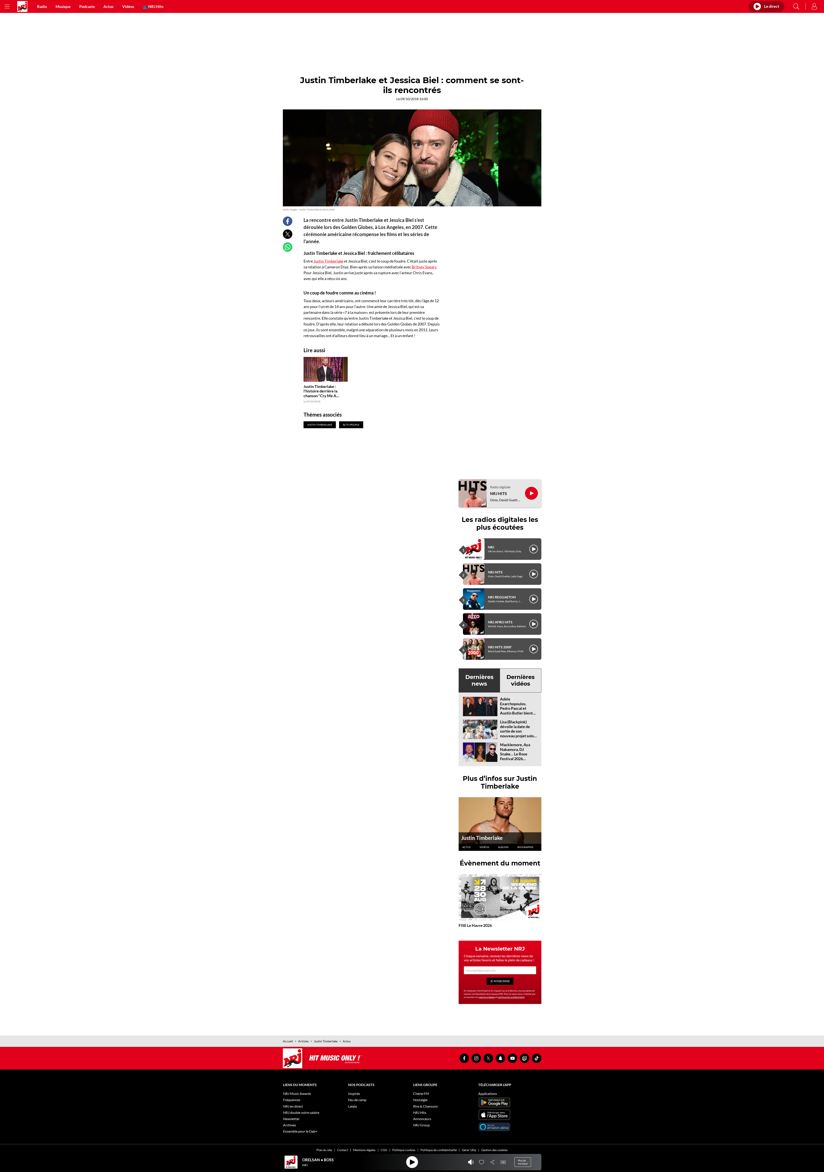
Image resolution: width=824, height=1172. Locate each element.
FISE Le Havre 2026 (475, 925)
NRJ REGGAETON (502, 597)
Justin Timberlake (328, 261)
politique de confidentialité (511, 997)
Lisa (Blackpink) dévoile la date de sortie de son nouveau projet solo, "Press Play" (517, 731)
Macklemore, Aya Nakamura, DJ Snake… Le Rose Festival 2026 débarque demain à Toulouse (516, 756)
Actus (108, 6)
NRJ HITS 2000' (500, 647)
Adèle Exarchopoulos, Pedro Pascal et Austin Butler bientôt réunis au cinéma (518, 708)
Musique (63, 6)
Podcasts (87, 6)
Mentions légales (364, 1150)
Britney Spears (424, 267)
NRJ (491, 547)
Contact (342, 1150)
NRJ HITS (498, 493)
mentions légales (487, 997)
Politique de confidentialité (439, 1150)
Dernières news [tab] (479, 680)
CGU (384, 1150)
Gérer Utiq (469, 1150)
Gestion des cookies (494, 1150)
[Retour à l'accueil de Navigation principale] (22, 6)
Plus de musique (523, 1162)
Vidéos (128, 6)
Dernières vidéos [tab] (520, 680)
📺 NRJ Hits (153, 6)
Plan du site (324, 1150)
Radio (42, 6)
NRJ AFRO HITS (500, 622)
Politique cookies (403, 1150)
